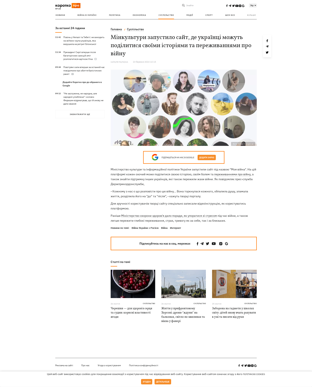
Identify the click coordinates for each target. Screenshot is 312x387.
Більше (251, 15)
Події (189, 15)
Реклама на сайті (64, 365)
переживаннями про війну (232, 174)
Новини (60, 15)
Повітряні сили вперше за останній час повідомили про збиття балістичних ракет (84, 70)
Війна (164, 227)
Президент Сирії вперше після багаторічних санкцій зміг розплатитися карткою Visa (79, 55)
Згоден (147, 381)
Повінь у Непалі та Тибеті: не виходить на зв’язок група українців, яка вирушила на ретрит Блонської (83, 41)
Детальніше (162, 381)
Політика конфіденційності (143, 365)
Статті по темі (120, 262)
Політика (114, 15)
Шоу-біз (230, 15)
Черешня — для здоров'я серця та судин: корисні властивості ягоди (131, 313)
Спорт (209, 15)
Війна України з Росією (145, 227)
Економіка (139, 15)
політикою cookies (254, 374)
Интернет (175, 227)
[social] (227, 5)
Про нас (85, 365)
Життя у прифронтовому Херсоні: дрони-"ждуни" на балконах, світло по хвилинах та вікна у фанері (183, 315)
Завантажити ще (80, 114)
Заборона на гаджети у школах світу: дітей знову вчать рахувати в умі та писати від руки (234, 313)
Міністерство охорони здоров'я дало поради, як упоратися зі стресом (169, 216)
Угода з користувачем (109, 365)
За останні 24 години (70, 28)
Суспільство (166, 15)
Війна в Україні (87, 15)
